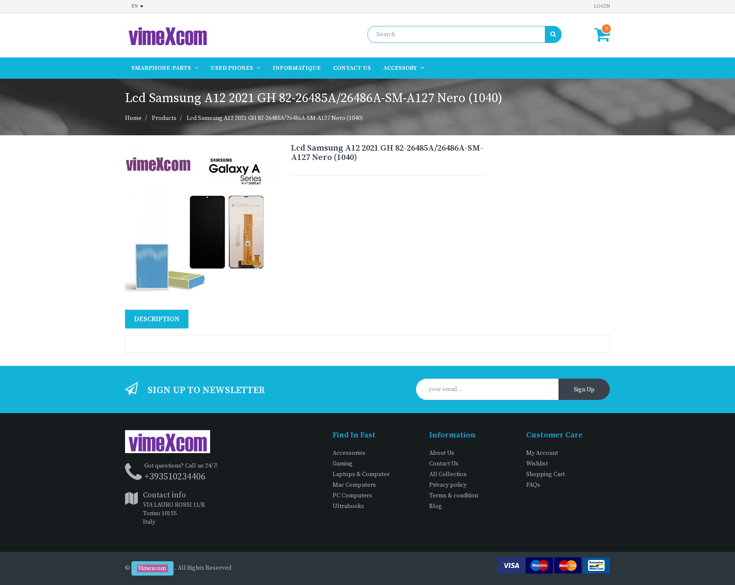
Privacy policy (448, 485)
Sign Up (584, 390)
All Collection (448, 474)
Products (164, 118)
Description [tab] (156, 319)
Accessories (349, 453)
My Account (542, 453)
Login (602, 6)
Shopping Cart (545, 474)
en (135, 6)
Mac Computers (354, 485)
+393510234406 (174, 476)
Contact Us (444, 464)
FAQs (533, 485)
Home (133, 118)
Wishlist (537, 464)
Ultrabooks (348, 506)
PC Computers (352, 495)
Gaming (343, 464)
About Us (441, 453)
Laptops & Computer (361, 474)
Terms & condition (453, 495)
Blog (435, 506)
